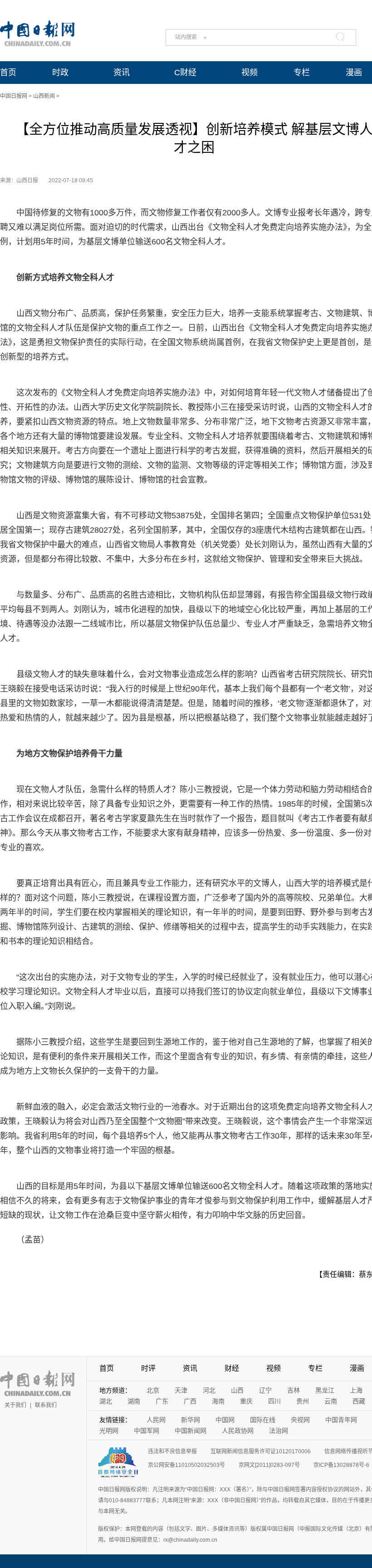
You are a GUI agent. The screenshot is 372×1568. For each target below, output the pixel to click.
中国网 (225, 1419)
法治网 (278, 1430)
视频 (249, 72)
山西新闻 (44, 96)
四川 (274, 1401)
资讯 (121, 72)
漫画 (354, 72)
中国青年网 (341, 1419)
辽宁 (265, 1390)
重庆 (246, 1401)
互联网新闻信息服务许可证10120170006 (260, 1451)
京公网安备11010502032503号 (186, 1465)
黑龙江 (324, 1390)
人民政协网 (238, 1430)
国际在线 (262, 1419)
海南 (218, 1401)
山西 (237, 1390)
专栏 (302, 72)
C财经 (185, 72)
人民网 (156, 1419)
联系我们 (46, 1405)
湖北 (105, 1401)
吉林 (293, 1390)
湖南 (133, 1401)
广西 (190, 1401)
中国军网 (146, 1430)
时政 (60, 72)
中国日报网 (13, 96)
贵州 (302, 1401)
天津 (181, 1390)
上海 (356, 1390)
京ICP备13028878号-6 (341, 1465)
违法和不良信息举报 (172, 1451)
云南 (330, 1401)
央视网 (300, 1419)
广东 (162, 1401)
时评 (148, 1368)
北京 (153, 1390)
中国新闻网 (190, 1430)
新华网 (190, 1419)
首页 (8, 72)
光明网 (108, 1430)
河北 (209, 1390)
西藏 (358, 1401)
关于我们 (15, 1405)
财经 (232, 1368)
